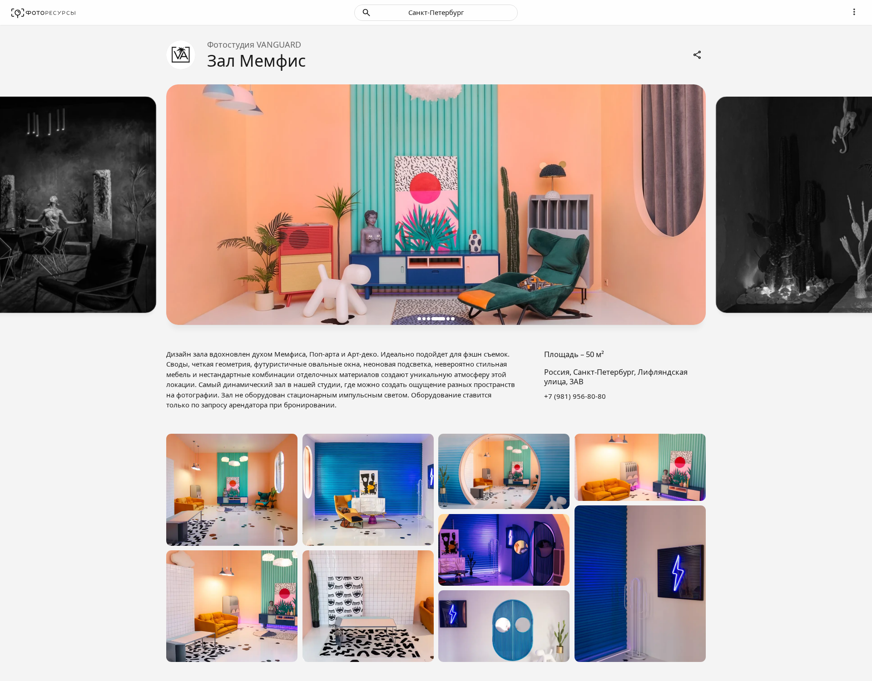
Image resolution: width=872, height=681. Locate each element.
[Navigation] (854, 12)
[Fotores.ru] (43, 13)
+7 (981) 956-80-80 (575, 396)
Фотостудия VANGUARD (254, 44)
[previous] (183, 205)
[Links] (697, 55)
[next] (689, 205)
